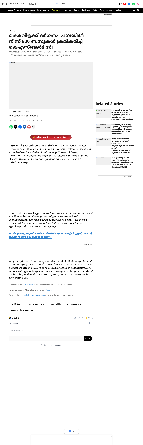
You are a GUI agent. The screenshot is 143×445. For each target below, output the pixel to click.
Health (118, 10)
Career (109, 10)
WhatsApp (49, 290)
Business (86, 10)
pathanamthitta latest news (22, 310)
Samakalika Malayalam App (33, 295)
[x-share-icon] (15, 128)
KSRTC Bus (15, 304)
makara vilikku (55, 304)
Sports (76, 10)
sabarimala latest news (34, 304)
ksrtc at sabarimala (74, 304)
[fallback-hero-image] (103, 113)
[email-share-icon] (29, 128)
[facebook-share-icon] (20, 128)
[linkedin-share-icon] (24, 128)
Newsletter (28, 285)
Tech (102, 10)
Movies (68, 10)
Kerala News (29, 10)
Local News (42, 10)
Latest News (13, 10)
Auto (95, 10)
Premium (56, 10)
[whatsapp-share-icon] (11, 128)
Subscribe (33, 4)
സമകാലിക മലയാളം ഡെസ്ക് (24, 116)
